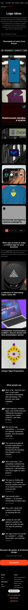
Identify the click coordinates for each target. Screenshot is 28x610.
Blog (2, 584)
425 (21, 230)
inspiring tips (9, 250)
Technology (8, 50)
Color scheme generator (19, 577)
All (2, 50)
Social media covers (18, 587)
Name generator (17, 579)
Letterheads (16, 585)
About (2, 577)
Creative (17, 50)
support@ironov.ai (14, 600)
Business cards (17, 583)
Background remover (19, 581)
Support (3, 586)
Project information (14, 597)
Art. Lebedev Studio (15, 595)
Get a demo (14, 563)
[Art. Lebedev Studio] (14, 591)
